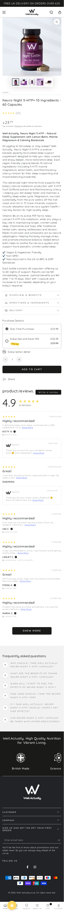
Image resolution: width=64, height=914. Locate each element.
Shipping (18, 126)
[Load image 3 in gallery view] (32, 82)
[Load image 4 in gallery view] (40, 82)
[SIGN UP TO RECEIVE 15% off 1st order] (59, 840)
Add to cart (32, 369)
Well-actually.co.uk (26, 892)
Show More (27, 427)
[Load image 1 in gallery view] (15, 82)
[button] (51, 12)
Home (5, 93)
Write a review (48, 392)
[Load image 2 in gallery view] (23, 82)
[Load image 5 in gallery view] (48, 82)
